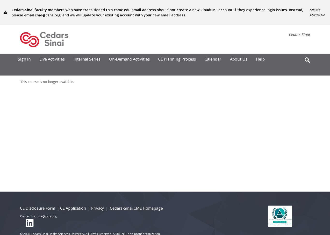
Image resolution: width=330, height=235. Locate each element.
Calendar (213, 59)
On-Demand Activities (129, 59)
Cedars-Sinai (299, 34)
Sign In (24, 59)
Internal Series (86, 59)
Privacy (97, 208)
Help (260, 59)
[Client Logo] (44, 45)
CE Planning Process (177, 59)
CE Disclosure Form (37, 208)
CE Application (73, 208)
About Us (238, 59)
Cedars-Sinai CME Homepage (136, 208)
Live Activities (52, 59)
